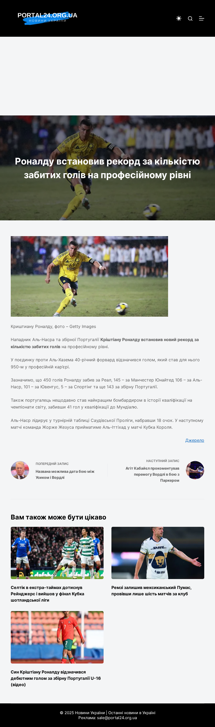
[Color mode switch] (178, 18)
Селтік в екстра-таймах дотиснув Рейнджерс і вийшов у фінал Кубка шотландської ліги (47, 594)
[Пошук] (190, 18)
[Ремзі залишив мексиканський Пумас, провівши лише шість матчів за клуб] (157, 553)
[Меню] (201, 18)
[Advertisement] (107, 76)
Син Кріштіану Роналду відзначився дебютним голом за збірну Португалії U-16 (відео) (56, 678)
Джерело (194, 440)
